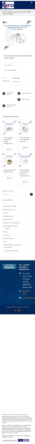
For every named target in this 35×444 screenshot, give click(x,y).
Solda (4, 241)
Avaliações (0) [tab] (5, 80)
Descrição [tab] (4, 77)
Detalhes (10, 149)
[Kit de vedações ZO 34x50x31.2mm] (10, 160)
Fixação (5, 231)
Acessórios (7, 228)
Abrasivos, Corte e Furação (9, 206)
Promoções (6, 235)
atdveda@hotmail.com (28, 298)
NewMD (27, 307)
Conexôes (5, 213)
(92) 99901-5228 (27, 292)
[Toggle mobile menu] (32, 2)
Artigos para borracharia (9, 209)
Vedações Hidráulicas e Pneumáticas (12, 245)
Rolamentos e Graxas (8, 238)
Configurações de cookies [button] (9, 440)
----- (4, 203)
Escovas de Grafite (7, 219)
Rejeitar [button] (26, 440)
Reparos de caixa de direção (11, 250)
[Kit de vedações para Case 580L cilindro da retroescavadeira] (25, 160)
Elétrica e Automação (8, 216)
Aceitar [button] (20, 440)
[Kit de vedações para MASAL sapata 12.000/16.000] (10, 128)
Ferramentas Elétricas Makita (10, 226)
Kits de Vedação (12, 70)
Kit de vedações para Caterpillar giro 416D (24, 139)
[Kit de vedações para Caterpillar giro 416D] (25, 128)
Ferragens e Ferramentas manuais (11, 223)
